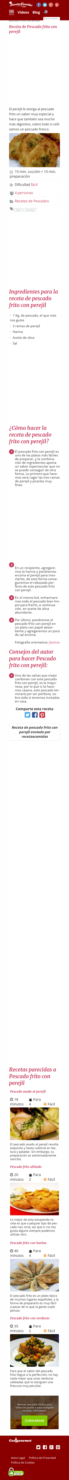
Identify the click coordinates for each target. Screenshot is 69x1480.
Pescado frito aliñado (26, 1167)
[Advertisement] (34, 68)
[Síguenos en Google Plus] (51, 1447)
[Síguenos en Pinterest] (57, 5)
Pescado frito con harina (28, 1243)
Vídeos (23, 12)
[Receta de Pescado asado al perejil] (34, 1138)
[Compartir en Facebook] (34, 716)
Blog (36, 12)
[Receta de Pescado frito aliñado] (34, 1214)
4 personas (24, 192)
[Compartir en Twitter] (27, 716)
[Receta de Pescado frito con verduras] (34, 1365)
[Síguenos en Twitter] (45, 5)
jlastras (54, 642)
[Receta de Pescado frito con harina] (34, 1290)
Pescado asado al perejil (28, 1091)
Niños (18, 210)
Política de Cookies (23, 1462)
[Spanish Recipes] (45, 12)
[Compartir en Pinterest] (41, 716)
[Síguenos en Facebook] (39, 5)
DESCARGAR (35, 1421)
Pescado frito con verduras (29, 1318)
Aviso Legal (18, 1458)
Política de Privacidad (42, 1458)
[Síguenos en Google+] (51, 5)
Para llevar (29, 210)
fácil (34, 184)
